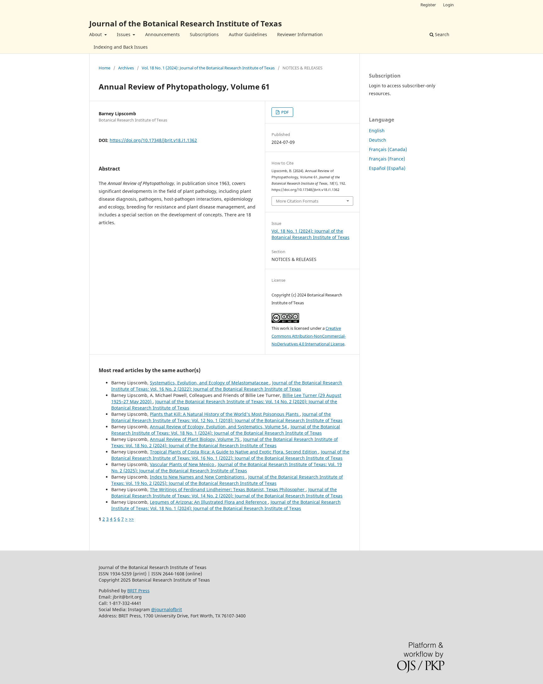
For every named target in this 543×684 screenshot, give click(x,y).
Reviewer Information (300, 34)
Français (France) (387, 159)
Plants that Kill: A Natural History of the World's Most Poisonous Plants (225, 414)
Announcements (162, 34)
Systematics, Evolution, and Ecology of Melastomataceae (210, 383)
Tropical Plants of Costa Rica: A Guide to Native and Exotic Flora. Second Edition (234, 452)
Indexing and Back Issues (121, 47)
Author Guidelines (248, 34)
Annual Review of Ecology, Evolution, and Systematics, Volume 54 (219, 427)
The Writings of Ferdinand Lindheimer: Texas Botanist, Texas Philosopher (228, 489)
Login (448, 5)
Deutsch (377, 140)
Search (441, 34)
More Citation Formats (297, 201)
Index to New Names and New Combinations (198, 477)
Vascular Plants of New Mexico (182, 464)
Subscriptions (204, 34)
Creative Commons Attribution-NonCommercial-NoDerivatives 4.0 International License (309, 336)
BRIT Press (138, 591)
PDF (284, 112)
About (96, 34)
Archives (126, 68)
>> (131, 519)
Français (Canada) (388, 149)
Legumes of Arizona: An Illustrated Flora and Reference (209, 502)
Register (428, 5)
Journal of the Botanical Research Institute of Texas (185, 23)
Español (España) (387, 168)
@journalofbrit (166, 609)
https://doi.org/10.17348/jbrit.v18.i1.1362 (153, 140)
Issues (124, 34)
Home (104, 68)
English (377, 130)
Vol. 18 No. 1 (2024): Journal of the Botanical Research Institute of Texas (208, 68)
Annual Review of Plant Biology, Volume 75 (195, 439)
